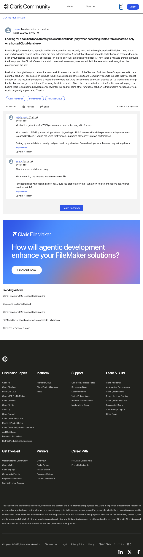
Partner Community (46, 478)
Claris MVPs (8, 465)
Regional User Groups (12, 478)
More (88, 6)
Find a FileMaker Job (81, 465)
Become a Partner (45, 474)
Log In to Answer (71, 208)
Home (70, 6)
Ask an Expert (43, 469)
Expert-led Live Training (117, 396)
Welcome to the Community (15, 460)
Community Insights (115, 409)
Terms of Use (51, 544)
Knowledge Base (79, 387)
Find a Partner (43, 465)
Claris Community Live (12, 418)
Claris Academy (113, 382)
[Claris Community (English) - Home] (27, 7)
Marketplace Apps (80, 405)
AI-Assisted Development (118, 387)
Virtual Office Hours (81, 396)
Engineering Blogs (114, 405)
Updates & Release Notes (83, 382)
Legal (64, 544)
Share (46, 106)
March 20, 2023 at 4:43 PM (26, 33)
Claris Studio (8, 405)
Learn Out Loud (9, 391)
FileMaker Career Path (82, 460)
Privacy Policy (77, 544)
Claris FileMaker (9, 387)
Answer (30, 106)
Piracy (91, 544)
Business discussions (12, 436)
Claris (4, 359)
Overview (41, 460)
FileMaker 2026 (44, 382)
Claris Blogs (111, 414)
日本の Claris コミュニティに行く (115, 544)
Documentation (79, 391)
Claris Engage (8, 414)
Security (6, 409)
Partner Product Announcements (17, 441)
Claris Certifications (115, 391)
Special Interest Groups (13, 483)
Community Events (11, 474)
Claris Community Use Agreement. (61, 523)
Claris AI (6, 382)
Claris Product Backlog (47, 387)
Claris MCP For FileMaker (13, 396)
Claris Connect (9, 400)
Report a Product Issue (12, 423)
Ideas (39, 391)
